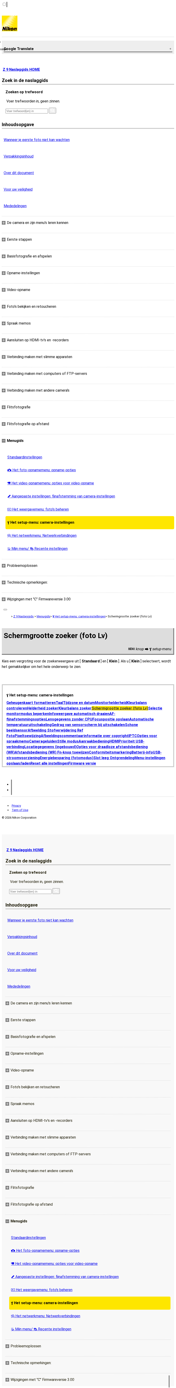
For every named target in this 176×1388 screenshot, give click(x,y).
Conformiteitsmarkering (110, 752)
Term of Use (20, 810)
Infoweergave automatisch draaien (79, 714)
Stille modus (68, 741)
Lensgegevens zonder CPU (69, 719)
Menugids (43, 616)
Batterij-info (142, 752)
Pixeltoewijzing (28, 736)
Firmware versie (82, 763)
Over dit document (19, 173)
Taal (59, 703)
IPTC (132, 736)
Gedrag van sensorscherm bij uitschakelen (88, 725)
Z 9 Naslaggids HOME (21, 69)
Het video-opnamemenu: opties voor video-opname (50, 483)
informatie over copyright (106, 736)
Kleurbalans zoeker (75, 708)
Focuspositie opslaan (110, 719)
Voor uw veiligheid (18, 189)
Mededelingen (15, 206)
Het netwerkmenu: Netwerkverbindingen (42, 535)
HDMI (114, 741)
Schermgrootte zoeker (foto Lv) (120, 708)
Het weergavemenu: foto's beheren (38, 509)
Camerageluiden (43, 741)
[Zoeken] (52, 110)
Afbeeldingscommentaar (62, 736)
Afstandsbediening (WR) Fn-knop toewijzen (52, 752)
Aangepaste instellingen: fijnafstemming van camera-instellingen (61, 496)
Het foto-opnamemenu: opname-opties (41, 470)
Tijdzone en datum (79, 703)
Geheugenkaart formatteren (31, 703)
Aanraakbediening (94, 741)
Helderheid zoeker (42, 708)
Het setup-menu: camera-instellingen (40, 522)
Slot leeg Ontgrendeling (114, 758)
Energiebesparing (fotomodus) (66, 758)
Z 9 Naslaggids (23, 616)
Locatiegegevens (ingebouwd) (50, 747)
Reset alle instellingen (49, 763)
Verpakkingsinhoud (18, 156)
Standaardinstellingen (24, 457)
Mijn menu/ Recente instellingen (37, 548)
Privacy (16, 805)
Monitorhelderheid (111, 703)
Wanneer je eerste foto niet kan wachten (37, 140)
